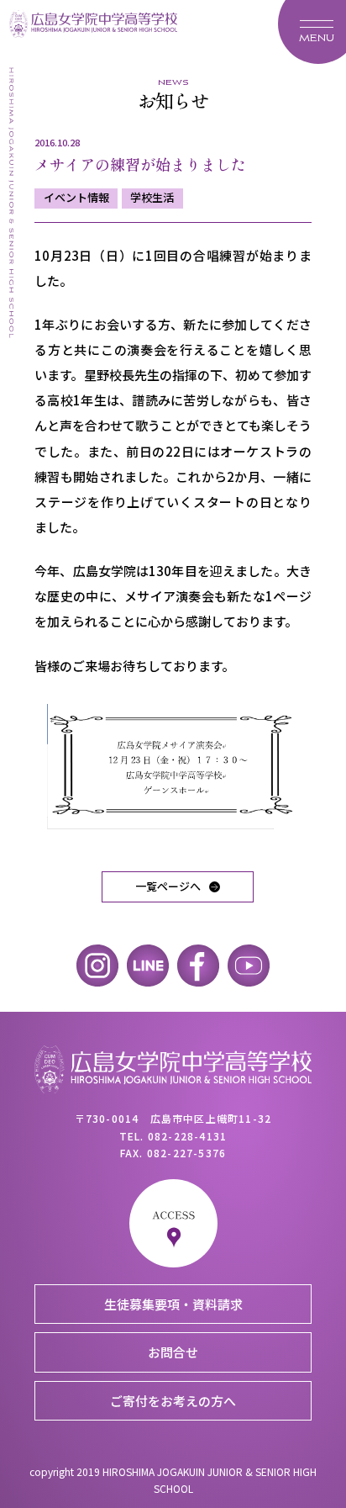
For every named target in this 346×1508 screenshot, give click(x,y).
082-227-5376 (186, 1153)
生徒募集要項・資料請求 (173, 1304)
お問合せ (173, 1352)
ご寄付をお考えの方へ (173, 1401)
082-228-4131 (187, 1136)
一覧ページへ (168, 886)
